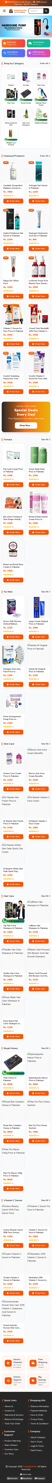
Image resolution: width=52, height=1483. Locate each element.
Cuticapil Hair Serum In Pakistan (38, 186)
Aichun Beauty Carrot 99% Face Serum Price (13, 1231)
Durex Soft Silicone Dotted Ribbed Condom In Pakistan (12, 622)
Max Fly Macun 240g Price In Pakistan (12, 1174)
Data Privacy (36, 1450)
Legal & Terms (37, 1446)
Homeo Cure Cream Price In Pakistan (12, 774)
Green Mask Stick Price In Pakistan (37, 470)
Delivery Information (40, 1406)
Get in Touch (36, 1441)
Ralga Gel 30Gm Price (10, 282)
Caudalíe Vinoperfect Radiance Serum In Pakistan (13, 186)
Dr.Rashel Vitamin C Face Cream (38, 822)
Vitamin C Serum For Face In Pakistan (38, 1231)
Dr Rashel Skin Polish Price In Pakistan (13, 822)
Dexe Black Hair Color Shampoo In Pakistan (11, 1022)
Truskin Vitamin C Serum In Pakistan (11, 1279)
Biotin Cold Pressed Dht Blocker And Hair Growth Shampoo (38, 974)
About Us (9, 1406)
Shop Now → (26, 425)
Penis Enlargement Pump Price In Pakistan (12, 717)
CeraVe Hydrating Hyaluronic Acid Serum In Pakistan (11, 377)
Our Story (9, 1453)
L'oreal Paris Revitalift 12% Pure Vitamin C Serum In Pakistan (39, 329)
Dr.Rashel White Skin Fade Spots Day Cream (13, 870)
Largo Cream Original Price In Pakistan (38, 622)
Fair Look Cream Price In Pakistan (13, 470)
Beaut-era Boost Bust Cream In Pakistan (13, 565)
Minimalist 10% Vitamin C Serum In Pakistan (37, 1279)
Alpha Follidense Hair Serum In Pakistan (13, 234)
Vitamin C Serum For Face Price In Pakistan (13, 329)
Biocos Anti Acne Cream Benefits (36, 774)
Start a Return (11, 1445)
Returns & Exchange (14, 1419)
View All (44, 63)
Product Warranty (13, 1440)
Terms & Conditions (40, 1423)
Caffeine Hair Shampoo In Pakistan (38, 927)
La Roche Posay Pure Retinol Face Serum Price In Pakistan (38, 282)
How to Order (37, 1415)
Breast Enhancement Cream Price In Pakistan (38, 518)
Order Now (14, 201)
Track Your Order (12, 1423)
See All (44, 439)
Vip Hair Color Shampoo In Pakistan (12, 927)
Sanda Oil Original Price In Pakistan (37, 670)
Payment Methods (39, 1410)
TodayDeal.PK (29, 1466)
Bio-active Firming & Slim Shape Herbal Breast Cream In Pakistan (12, 518)
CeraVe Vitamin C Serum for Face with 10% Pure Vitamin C (38, 377)
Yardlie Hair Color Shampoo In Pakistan (12, 974)
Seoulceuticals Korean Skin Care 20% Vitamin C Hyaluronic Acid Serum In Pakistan (11, 1326)
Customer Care (11, 1449)
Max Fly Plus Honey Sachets (38, 1126)
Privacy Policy (37, 1419)
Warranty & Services (14, 1415)
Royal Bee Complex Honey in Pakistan (12, 1126)
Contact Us (10, 1410)
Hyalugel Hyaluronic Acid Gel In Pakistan (38, 234)
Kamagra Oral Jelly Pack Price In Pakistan (12, 670)
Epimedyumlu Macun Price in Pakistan (38, 1079)
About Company (38, 1437)
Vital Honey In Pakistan (9, 1079)
